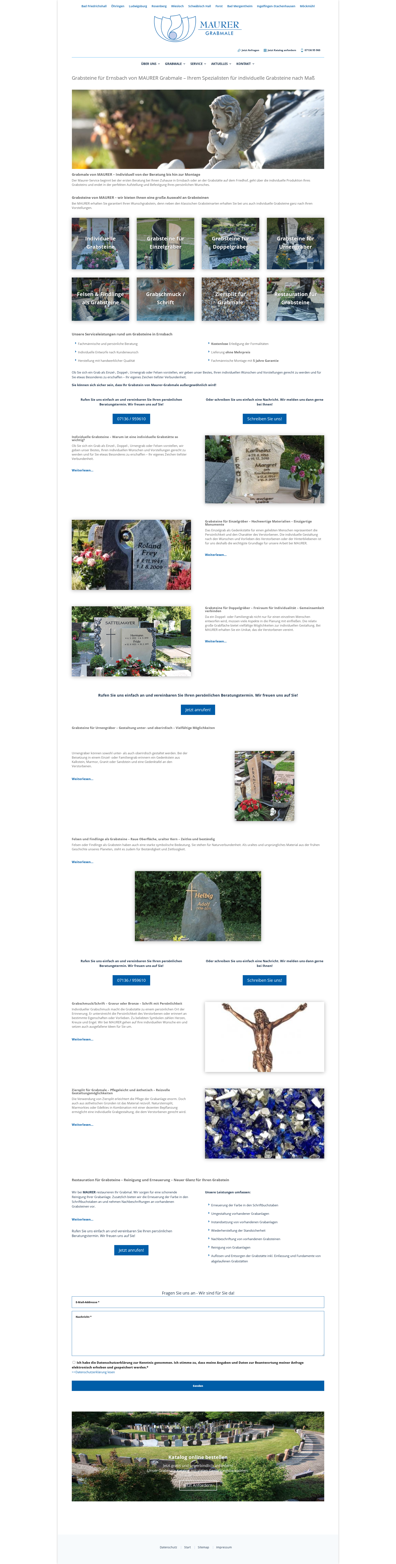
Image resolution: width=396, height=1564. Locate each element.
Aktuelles (219, 64)
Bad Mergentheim (239, 6)
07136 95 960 (312, 50)
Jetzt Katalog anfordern (282, 50)
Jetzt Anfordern (198, 1485)
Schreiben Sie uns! (264, 419)
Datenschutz (168, 1547)
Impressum (224, 1547)
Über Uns (148, 64)
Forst (219, 6)
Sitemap (203, 1547)
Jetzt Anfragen (250, 50)
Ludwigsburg (138, 6)
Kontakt (243, 64)
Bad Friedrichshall (94, 6)
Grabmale (173, 64)
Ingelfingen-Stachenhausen (276, 6)
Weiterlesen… (82, 470)
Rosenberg (159, 6)
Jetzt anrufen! (198, 709)
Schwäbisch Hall (199, 6)
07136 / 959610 (131, 419)
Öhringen (117, 6)
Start (187, 1547)
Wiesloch (177, 6)
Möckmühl (307, 6)
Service (196, 64)
